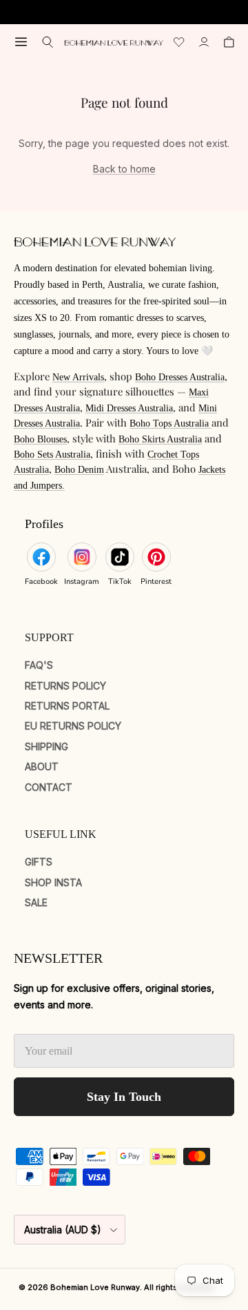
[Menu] (21, 42)
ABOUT (42, 766)
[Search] (48, 42)
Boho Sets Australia (52, 454)
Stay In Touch (124, 1097)
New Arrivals (78, 377)
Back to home (124, 169)
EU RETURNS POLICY (73, 726)
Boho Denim (79, 470)
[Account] (203, 42)
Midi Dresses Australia (129, 408)
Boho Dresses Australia (180, 377)
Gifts (38, 862)
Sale (36, 902)
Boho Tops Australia (170, 423)
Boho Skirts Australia (160, 439)
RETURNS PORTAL (67, 706)
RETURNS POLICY (65, 686)
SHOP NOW (169, 17)
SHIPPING (46, 746)
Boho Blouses (40, 439)
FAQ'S (39, 665)
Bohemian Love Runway (95, 1287)
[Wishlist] (179, 42)
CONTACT (48, 787)
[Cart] (228, 42)
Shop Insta (53, 882)
